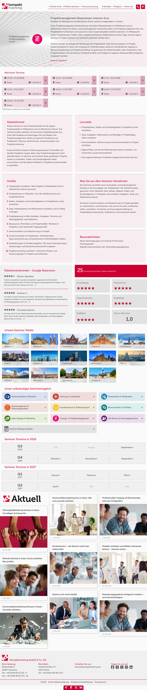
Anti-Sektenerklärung (59, 682)
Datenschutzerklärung (82, 682)
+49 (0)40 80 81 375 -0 (16, 673)
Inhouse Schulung (90, 6)
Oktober (55, 458)
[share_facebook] (71, 688)
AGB (44, 682)
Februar (91, 475)
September (126, 447)
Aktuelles (107, 6)
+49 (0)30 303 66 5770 (52, 673)
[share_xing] (66, 688)
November (90, 458)
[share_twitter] (76, 688)
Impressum (101, 682)
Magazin (118, 6)
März (126, 475)
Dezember (126, 458)
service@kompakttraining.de (87, 667)
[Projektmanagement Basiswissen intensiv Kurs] (138, 7)
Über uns (129, 6)
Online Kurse (56, 6)
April (55, 486)
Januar (55, 475)
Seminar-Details (58, 60)
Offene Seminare (72, 6)
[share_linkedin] (81, 688)
